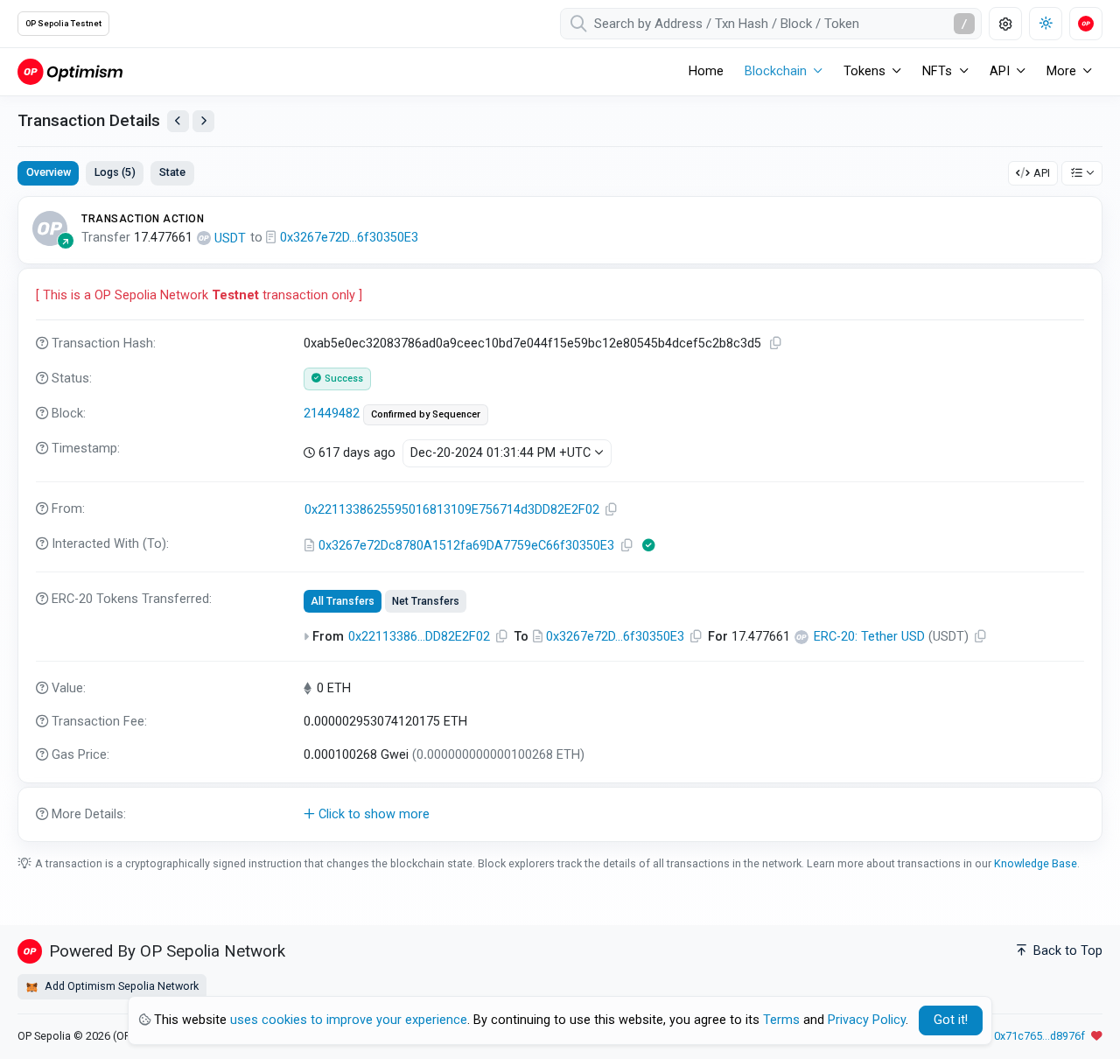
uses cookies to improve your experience (348, 1020)
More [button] (1061, 71)
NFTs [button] (937, 71)
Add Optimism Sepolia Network (120, 985)
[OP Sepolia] (70, 71)
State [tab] (172, 172)
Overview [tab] (48, 172)
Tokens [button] (865, 71)
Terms (781, 1020)
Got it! (951, 1020)
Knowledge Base (1035, 863)
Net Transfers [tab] (425, 601)
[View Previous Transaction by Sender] (178, 121)
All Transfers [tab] (342, 601)
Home (706, 71)
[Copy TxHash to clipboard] (776, 343)
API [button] (1000, 71)
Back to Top (1066, 950)
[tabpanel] (560, 519)
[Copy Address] (612, 509)
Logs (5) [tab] (115, 172)
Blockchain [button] (776, 71)
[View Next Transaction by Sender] (203, 121)
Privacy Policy (867, 1020)
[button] (560, 815)
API (1041, 172)
